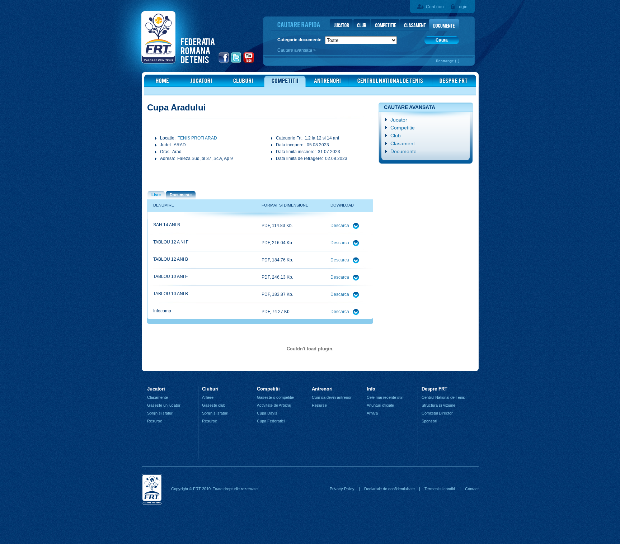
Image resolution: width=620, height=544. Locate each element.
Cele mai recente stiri (385, 397)
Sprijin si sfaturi (160, 413)
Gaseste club (213, 405)
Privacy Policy (342, 489)
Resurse (154, 421)
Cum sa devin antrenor (332, 397)
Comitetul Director (437, 413)
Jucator (398, 120)
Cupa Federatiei (271, 421)
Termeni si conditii (439, 489)
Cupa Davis (267, 413)
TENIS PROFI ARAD (197, 138)
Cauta (442, 40)
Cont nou (435, 6)
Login (462, 6)
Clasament (402, 143)
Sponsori (429, 421)
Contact (472, 489)
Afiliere (207, 397)
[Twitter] (236, 62)
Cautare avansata (295, 50)
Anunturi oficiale (380, 405)
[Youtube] (248, 62)
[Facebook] (224, 62)
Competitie (402, 128)
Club (395, 135)
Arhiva (372, 413)
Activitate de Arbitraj (274, 405)
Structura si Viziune (438, 405)
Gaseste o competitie (275, 397)
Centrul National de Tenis (443, 397)
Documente (403, 151)
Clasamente (157, 397)
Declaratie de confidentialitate (389, 489)
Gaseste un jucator (163, 405)
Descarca (340, 225)
